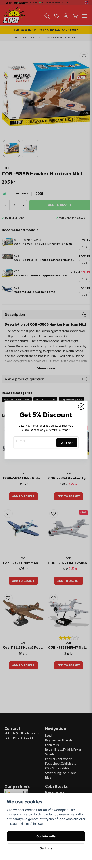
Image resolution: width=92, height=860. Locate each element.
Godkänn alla (46, 836)
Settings (46, 848)
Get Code (66, 442)
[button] (81, 407)
